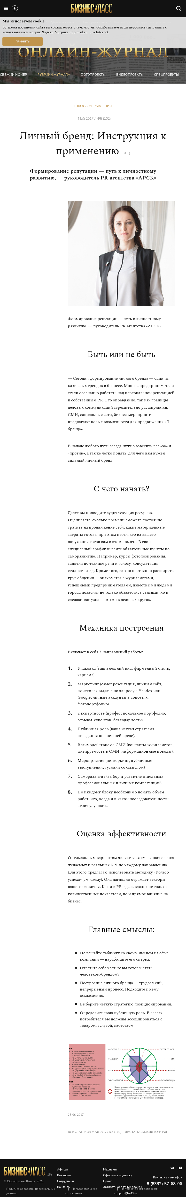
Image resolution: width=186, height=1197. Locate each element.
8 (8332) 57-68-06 (164, 1184)
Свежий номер (13, 75)
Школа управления (93, 106)
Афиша (62, 1169)
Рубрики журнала (54, 75)
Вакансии (64, 1175)
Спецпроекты (166, 75)
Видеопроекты (129, 75)
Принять (23, 41)
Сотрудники (65, 1181)
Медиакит (110, 1169)
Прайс (107, 1181)
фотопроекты (93, 75)
